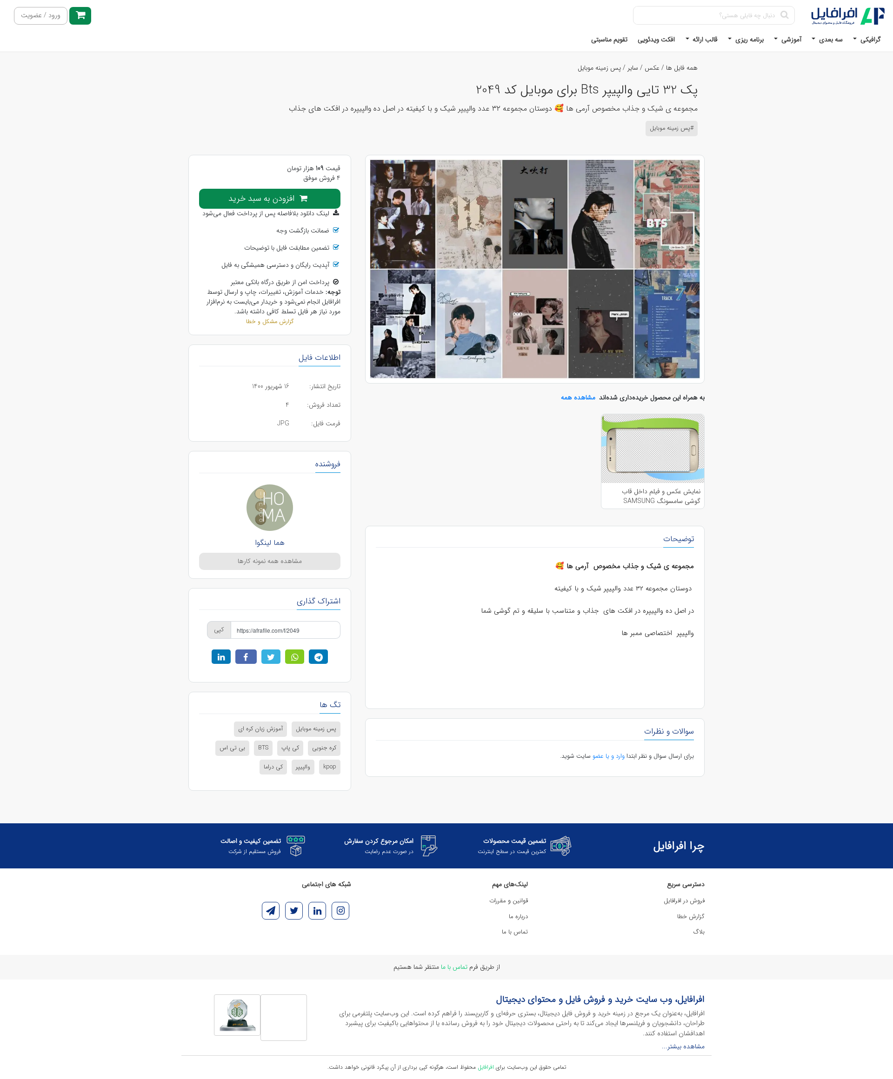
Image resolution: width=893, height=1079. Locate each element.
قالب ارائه (704, 39)
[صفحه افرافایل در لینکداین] (317, 911)
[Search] (784, 15)
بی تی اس (232, 748)
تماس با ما (515, 932)
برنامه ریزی (748, 39)
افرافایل (486, 1067)
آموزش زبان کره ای (260, 729)
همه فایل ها (682, 68)
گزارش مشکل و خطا (269, 321)
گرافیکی (870, 39)
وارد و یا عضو (609, 756)
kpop (329, 767)
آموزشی (790, 39)
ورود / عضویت (40, 15)
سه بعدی (830, 39)
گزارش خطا (691, 916)
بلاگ (699, 932)
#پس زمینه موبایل (671, 128)
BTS (263, 748)
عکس (652, 68)
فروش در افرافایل (684, 901)
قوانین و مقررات (508, 901)
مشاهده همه (578, 397)
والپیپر (303, 767)
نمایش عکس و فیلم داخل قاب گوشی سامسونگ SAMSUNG (661, 496)
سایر (632, 68)
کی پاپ (290, 748)
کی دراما (273, 767)
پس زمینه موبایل (599, 68)
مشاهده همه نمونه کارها (270, 561)
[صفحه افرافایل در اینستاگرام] (340, 911)
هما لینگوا (270, 543)
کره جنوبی (324, 748)
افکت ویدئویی (656, 39)
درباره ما (518, 916)
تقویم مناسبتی (609, 39)
